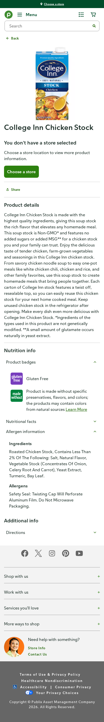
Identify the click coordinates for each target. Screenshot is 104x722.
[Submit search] (94, 26)
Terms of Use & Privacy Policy (50, 674)
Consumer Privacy (73, 687)
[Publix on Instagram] (52, 556)
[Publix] (9, 16)
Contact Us (37, 654)
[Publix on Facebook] (25, 556)
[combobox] (49, 26)
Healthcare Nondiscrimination (52, 680)
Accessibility (33, 687)
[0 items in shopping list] (81, 15)
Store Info (36, 648)
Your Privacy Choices (57, 693)
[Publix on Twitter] (38, 556)
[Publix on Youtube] (79, 556)
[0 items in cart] (93, 15)
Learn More (76, 409)
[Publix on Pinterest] (66, 556)
